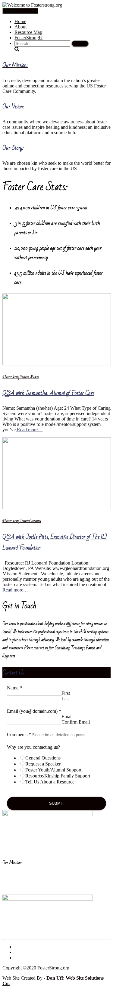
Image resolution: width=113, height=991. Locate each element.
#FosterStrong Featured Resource (21, 521)
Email (67, 716)
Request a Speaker (43, 763)
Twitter (19, 954)
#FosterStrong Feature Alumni (20, 377)
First (65, 693)
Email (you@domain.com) (34, 711)
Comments (19, 734)
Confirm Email (75, 721)
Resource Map (28, 32)
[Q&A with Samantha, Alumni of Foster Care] (56, 363)
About (20, 26)
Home (20, 21)
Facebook (19, 948)
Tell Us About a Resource (49, 781)
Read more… (29, 429)
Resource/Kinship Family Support (57, 775)
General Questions (43, 757)
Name (14, 687)
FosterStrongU (28, 37)
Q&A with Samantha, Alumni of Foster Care (48, 393)
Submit (56, 803)
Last (65, 698)
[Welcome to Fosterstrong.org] (32, 4)
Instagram (19, 959)
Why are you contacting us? (33, 747)
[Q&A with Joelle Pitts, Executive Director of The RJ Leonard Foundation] (56, 507)
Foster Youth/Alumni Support (53, 769)
